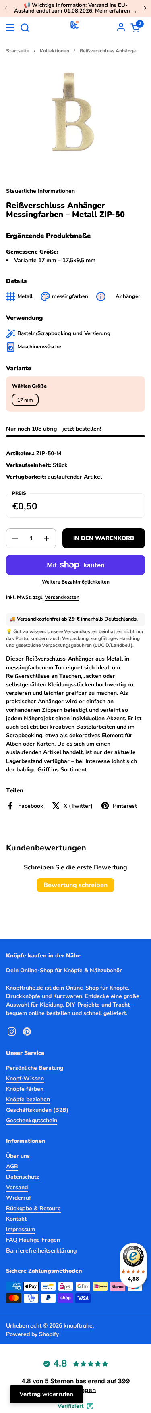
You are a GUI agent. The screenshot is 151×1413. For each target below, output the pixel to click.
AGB (12, 1166)
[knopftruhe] (74, 27)
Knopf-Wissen (25, 1078)
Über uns (18, 1156)
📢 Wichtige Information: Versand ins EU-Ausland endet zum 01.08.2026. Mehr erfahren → (75, 8)
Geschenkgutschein (31, 1120)
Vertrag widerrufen (46, 1394)
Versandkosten (62, 597)
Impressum (20, 1229)
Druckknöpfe (23, 996)
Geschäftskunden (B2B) (37, 1110)
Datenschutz (22, 1177)
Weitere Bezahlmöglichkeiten (76, 582)
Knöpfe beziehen (28, 1099)
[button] (25, 28)
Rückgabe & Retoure (33, 1208)
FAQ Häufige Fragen (33, 1240)
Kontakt (16, 1219)
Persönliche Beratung (34, 1068)
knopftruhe (78, 1326)
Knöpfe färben (24, 1089)
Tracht (121, 1005)
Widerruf (18, 1198)
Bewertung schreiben (75, 885)
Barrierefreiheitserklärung (41, 1251)
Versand (17, 1187)
